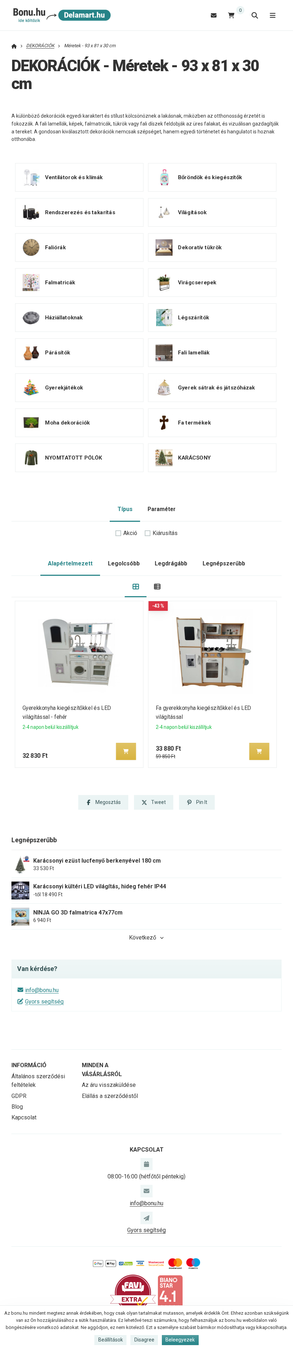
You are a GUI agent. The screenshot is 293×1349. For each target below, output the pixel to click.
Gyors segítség (44, 1001)
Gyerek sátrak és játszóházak (216, 387)
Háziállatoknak (64, 317)
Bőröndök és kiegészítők (210, 177)
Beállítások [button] (110, 1340)
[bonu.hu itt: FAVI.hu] (133, 1292)
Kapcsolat (23, 1117)
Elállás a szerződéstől (110, 1096)
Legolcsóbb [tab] (124, 563)
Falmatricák (60, 282)
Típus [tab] (125, 509)
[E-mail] (213, 15)
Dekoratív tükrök (200, 247)
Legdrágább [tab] (171, 563)
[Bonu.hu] (61, 15)
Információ (28, 1065)
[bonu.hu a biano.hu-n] (170, 1292)
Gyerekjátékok (64, 387)
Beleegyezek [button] (180, 1340)
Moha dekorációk (67, 423)
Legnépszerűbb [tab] (224, 563)
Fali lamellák (193, 352)
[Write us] (146, 1218)
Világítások (192, 212)
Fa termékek (194, 423)
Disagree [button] (144, 1340)
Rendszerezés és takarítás (80, 212)
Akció (130, 533)
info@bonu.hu (42, 990)
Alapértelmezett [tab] (70, 563)
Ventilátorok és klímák (74, 177)
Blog (17, 1106)
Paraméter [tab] (161, 509)
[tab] (135, 587)
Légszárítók (193, 317)
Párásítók (57, 352)
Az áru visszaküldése (109, 1084)
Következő (142, 937)
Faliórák (55, 247)
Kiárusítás (165, 533)
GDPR (18, 1096)
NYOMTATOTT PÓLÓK (73, 458)
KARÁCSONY (194, 458)
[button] (126, 751)
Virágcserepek (197, 282)
